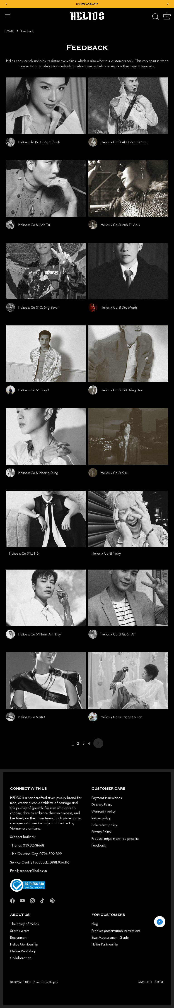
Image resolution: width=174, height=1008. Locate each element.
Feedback (27, 31)
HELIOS (27, 982)
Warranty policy (104, 811)
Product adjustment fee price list (116, 838)
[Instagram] (32, 900)
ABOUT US (145, 982)
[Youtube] (22, 900)
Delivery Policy (102, 804)
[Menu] (8, 16)
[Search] (155, 17)
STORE (159, 982)
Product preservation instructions (116, 930)
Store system (19, 930)
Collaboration (20, 957)
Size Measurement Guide (110, 937)
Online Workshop (23, 950)
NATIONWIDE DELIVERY (87, 3)
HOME (9, 31)
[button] (159, 921)
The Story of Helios (24, 923)
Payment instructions (107, 797)
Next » (98, 743)
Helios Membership (24, 944)
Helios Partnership (105, 944)
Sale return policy (104, 824)
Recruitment (19, 937)
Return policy (101, 818)
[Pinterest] (52, 900)
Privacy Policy (101, 831)
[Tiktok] (42, 900)
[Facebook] (12, 900)
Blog (95, 923)
